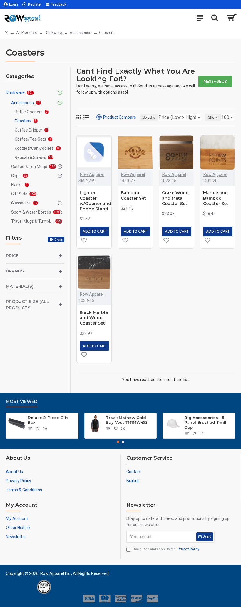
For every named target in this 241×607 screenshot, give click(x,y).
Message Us (215, 81)
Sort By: (149, 117)
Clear (58, 239)
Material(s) (20, 286)
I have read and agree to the (165, 549)
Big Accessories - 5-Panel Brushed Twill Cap (205, 422)
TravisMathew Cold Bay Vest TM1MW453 (127, 420)
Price (12, 255)
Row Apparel (92, 174)
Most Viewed (21, 401)
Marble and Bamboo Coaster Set (215, 198)
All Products (26, 32)
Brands (15, 271)
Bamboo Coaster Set (133, 195)
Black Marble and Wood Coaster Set (94, 318)
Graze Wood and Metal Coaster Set (175, 198)
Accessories (80, 32)
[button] (118, 442)
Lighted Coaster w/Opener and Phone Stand (95, 201)
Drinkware (53, 32)
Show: (213, 117)
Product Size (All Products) (27, 304)
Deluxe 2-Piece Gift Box (48, 420)
